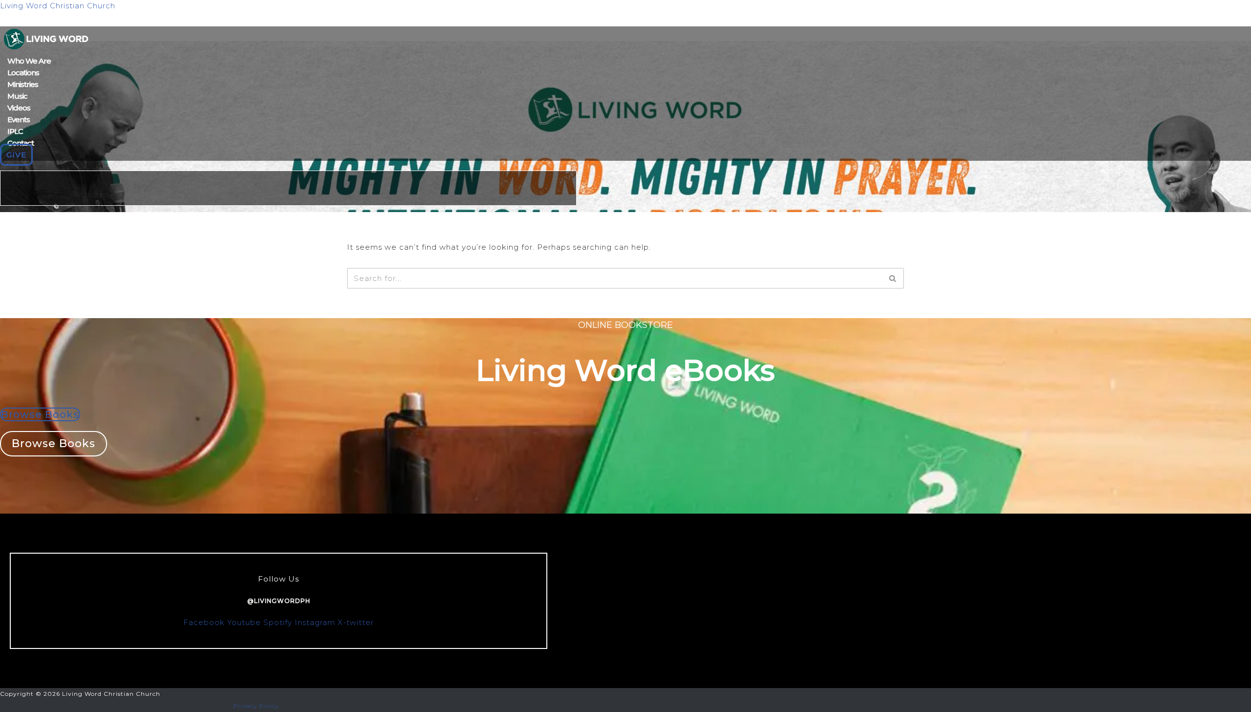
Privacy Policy (256, 706)
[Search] (893, 278)
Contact (20, 143)
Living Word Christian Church (57, 5)
